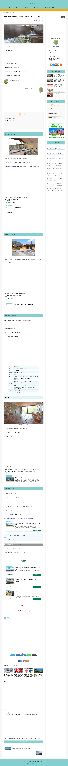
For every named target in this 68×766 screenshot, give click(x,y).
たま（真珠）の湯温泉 (53, 113)
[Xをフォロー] (21, 661)
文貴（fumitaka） (18, 544)
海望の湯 (53, 115)
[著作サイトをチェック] (19, 661)
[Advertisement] (23, 103)
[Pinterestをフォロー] (24, 661)
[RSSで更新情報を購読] (28, 661)
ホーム (25, 761)
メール (5, 731)
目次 (23, 114)
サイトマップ (42, 761)
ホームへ (23, 560)
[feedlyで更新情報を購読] (26, 661)
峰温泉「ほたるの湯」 (11, 120)
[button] (34, 655)
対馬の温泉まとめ (52, 117)
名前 (5, 727)
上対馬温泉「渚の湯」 (11, 118)
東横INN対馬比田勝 (10, 166)
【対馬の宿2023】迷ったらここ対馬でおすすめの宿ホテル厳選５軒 (18, 518)
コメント (6, 716)
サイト (5, 734)
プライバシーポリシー (35, 761)
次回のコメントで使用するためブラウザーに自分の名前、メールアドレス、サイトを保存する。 (24, 738)
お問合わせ (29, 761)
